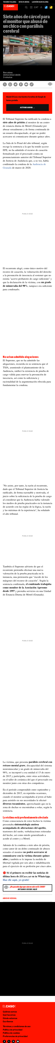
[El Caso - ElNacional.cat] (9, 1006)
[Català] (36, 7)
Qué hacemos (9, 1015)
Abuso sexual (10, 898)
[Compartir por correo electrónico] (26, 84)
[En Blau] (46, 7)
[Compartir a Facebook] (4, 1041)
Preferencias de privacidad (15, 1036)
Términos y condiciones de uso (16, 1026)
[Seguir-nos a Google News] (17, 1041)
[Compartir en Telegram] (15, 84)
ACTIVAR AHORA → (27, 107)
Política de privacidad (12, 1029)
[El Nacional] (51, 7)
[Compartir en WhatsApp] (10, 84)
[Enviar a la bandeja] (50, 84)
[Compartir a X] (8, 1041)
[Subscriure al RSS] (13, 1041)
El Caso (10, 7)
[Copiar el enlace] (32, 84)
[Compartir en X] (5, 84)
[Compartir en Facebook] (21, 84)
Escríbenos (8, 1021)
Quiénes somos (10, 1011)
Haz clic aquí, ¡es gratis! (16, 880)
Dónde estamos (10, 1018)
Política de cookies (11, 1033)
